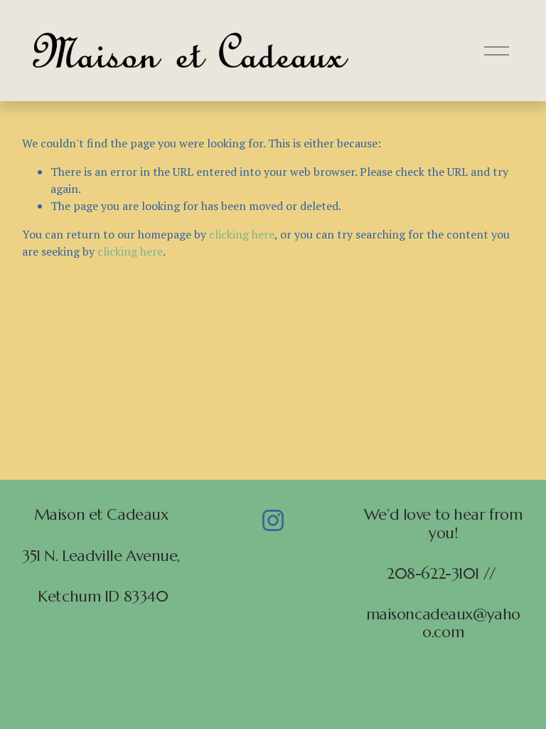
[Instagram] (273, 520)
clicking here (241, 234)
